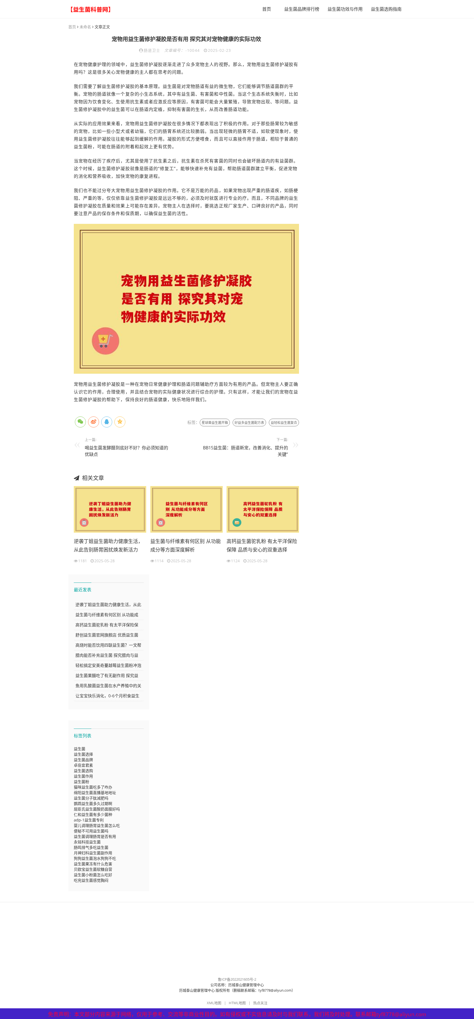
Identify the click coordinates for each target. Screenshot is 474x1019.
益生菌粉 (81, 781)
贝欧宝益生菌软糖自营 (93, 869)
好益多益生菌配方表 (249, 422)
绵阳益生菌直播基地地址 (95, 792)
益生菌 (79, 748)
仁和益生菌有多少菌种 (93, 814)
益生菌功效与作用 (345, 9)
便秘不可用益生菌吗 (91, 831)
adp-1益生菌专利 (89, 820)
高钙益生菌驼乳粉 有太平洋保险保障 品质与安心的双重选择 (262, 545)
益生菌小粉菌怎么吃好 (93, 874)
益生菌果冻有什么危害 (93, 863)
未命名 (85, 26)
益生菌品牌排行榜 (301, 9)
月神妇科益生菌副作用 (93, 852)
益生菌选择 (83, 754)
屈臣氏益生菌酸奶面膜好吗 (97, 809)
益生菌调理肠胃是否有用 (95, 836)
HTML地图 (237, 1002)
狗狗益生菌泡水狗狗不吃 (95, 858)
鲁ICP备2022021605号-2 (237, 979)
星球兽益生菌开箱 (215, 422)
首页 (266, 9)
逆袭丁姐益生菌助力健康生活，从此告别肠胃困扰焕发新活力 (108, 545)
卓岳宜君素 (83, 765)
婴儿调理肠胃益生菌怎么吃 (97, 825)
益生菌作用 (83, 776)
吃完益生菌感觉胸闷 (91, 880)
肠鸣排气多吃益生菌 (91, 847)
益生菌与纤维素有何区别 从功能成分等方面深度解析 (185, 545)
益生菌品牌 (83, 759)
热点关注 (260, 1002)
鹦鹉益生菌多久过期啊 (93, 803)
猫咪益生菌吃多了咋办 (93, 787)
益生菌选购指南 (386, 9)
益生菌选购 (83, 770)
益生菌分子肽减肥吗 (91, 798)
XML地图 (214, 1002)
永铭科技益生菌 (87, 841)
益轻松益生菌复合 (284, 422)
